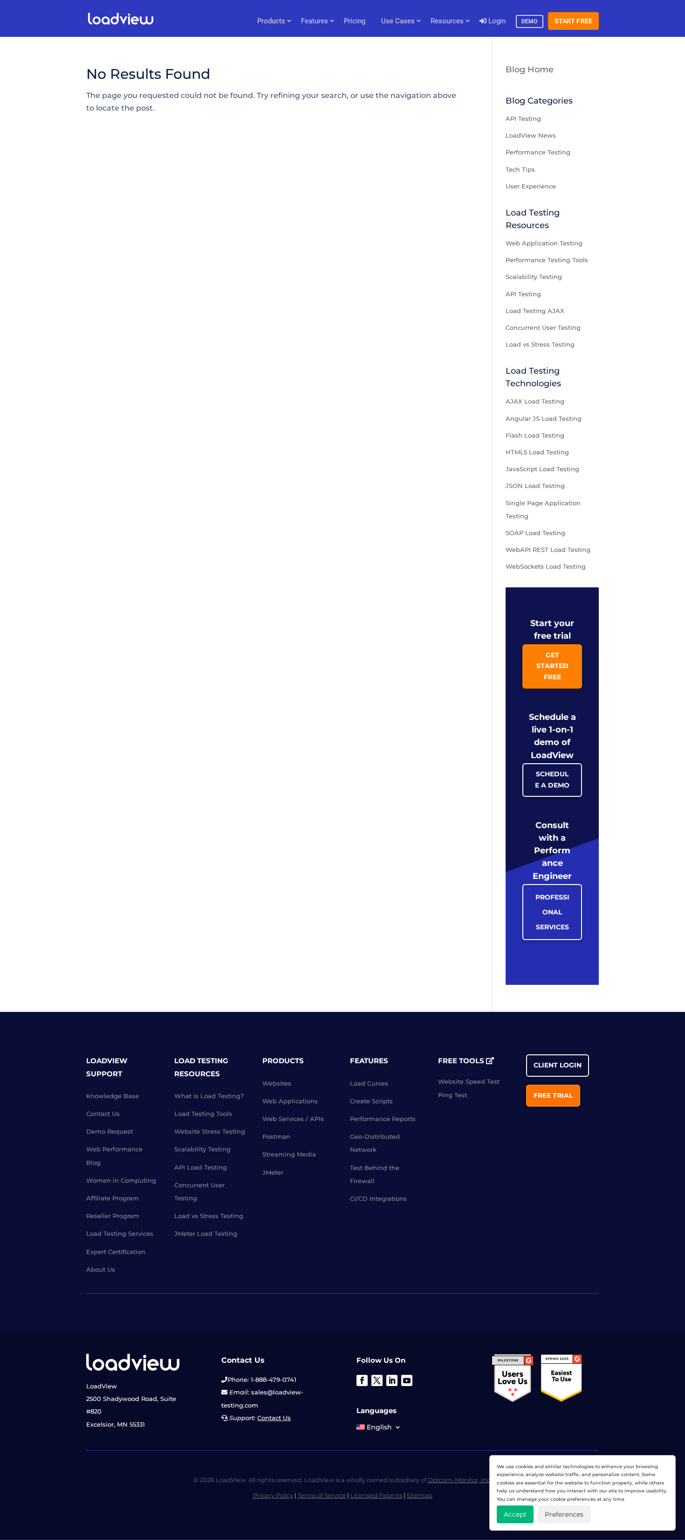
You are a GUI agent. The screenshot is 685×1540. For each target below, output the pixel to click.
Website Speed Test (469, 1081)
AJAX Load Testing (535, 401)
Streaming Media (289, 1154)
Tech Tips (520, 169)
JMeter (272, 1172)
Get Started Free (552, 666)
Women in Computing (121, 1180)
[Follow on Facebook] (362, 1380)
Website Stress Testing (209, 1131)
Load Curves (369, 1083)
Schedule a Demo (552, 779)
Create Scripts (371, 1101)
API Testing (523, 118)
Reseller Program (112, 1215)
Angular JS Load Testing (544, 418)
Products (271, 21)
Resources (447, 21)
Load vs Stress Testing (540, 344)
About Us (100, 1269)
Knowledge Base (112, 1096)
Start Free (574, 21)
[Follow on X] (377, 1380)
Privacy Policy (273, 1495)
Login (496, 21)
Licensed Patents (376, 1495)
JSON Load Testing (535, 485)
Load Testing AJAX (535, 310)
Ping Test (452, 1095)
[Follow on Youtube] (406, 1380)
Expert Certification (115, 1251)
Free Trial (553, 1095)
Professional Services (552, 912)
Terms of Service (322, 1495)
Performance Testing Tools (547, 260)
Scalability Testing (534, 276)
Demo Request (109, 1131)
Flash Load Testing (535, 435)
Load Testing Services (119, 1233)
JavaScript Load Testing (542, 469)
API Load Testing (200, 1167)
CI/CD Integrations (378, 1198)
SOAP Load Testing (535, 533)
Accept (515, 1514)
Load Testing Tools (203, 1113)
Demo (529, 21)
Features (314, 21)
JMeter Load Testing (205, 1233)
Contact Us (103, 1113)
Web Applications (290, 1101)
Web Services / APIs (293, 1118)
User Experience (531, 186)
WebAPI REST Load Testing (548, 549)
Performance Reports (383, 1118)
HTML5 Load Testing (537, 452)
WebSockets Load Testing (546, 566)
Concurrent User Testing (543, 327)
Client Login (558, 1065)
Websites (276, 1083)
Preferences (564, 1514)
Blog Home (530, 69)
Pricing (354, 21)
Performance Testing (538, 152)
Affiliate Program (112, 1198)
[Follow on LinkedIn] (391, 1380)
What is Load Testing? (209, 1096)
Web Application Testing (544, 243)
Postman (276, 1136)
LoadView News (531, 135)
